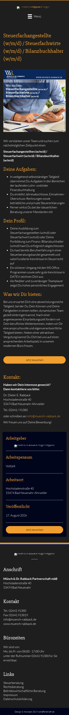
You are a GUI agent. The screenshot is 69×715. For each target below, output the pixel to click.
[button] (34, 360)
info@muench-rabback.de (43, 416)
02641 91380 (40, 656)
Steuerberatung (13, 683)
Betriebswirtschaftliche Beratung (24, 691)
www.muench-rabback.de (19, 624)
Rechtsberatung (13, 687)
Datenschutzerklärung (17, 699)
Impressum (10, 695)
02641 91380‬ (17, 610)
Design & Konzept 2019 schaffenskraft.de (34, 711)
